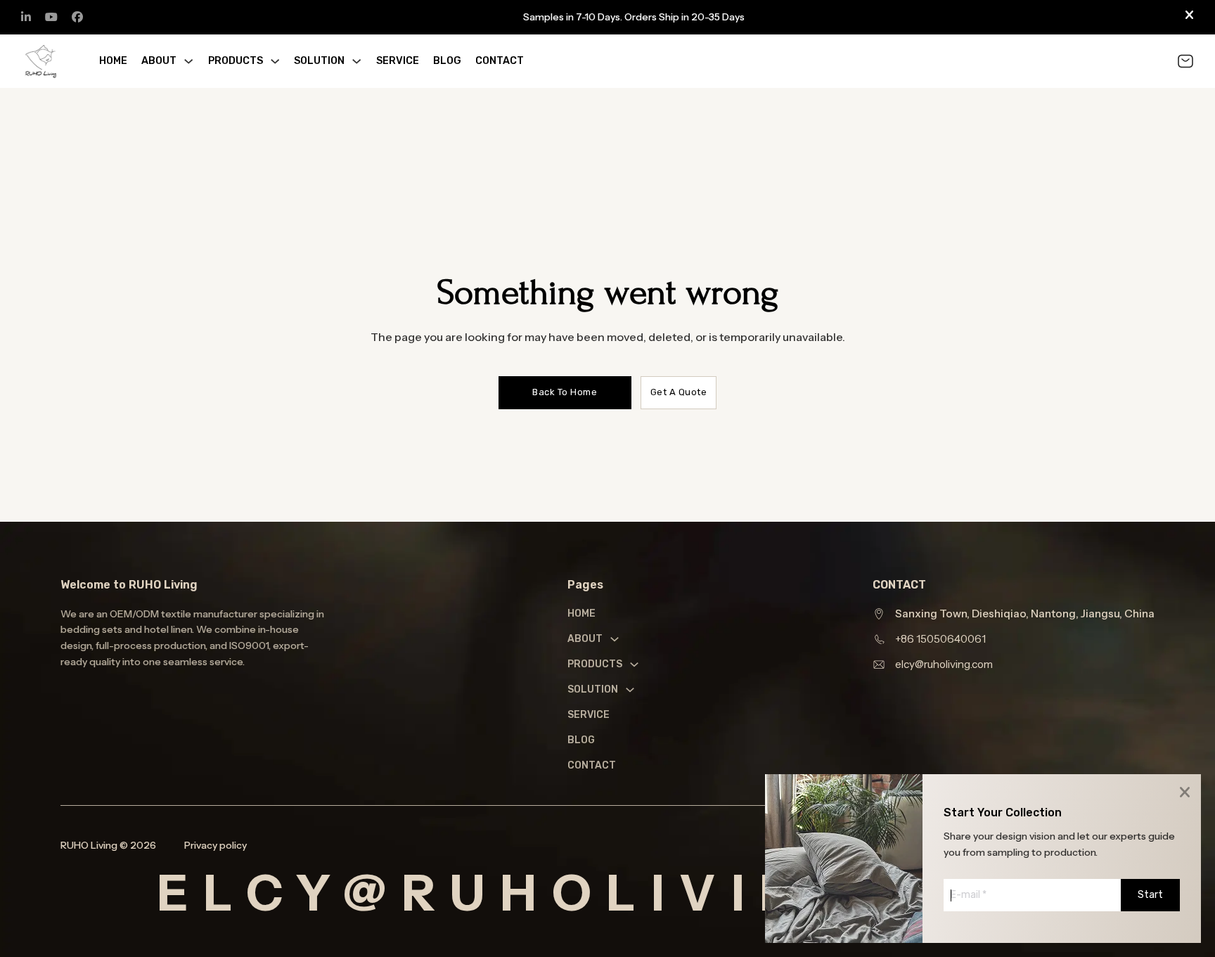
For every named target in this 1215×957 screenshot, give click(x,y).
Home (113, 61)
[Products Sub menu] (275, 61)
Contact (499, 61)
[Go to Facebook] (77, 17)
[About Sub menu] (188, 61)
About (158, 61)
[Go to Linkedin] (26, 17)
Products (235, 61)
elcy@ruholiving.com (944, 664)
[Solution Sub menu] (356, 61)
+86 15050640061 (940, 639)
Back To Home (564, 392)
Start (1150, 895)
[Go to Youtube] (51, 17)
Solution (319, 61)
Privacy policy (215, 845)
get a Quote (678, 392)
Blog (447, 61)
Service (397, 61)
